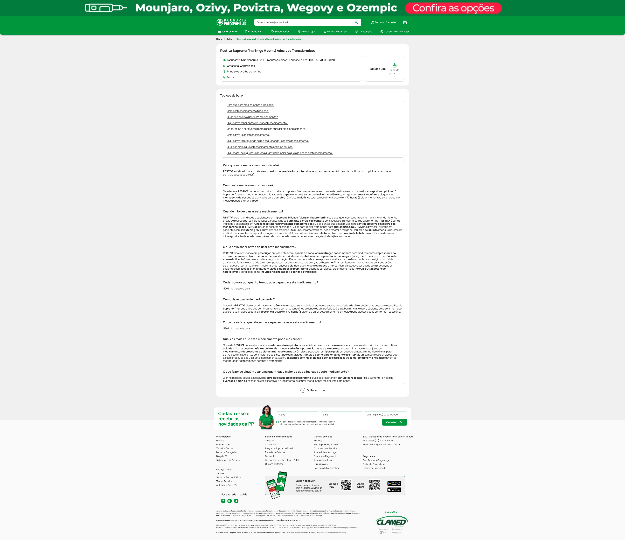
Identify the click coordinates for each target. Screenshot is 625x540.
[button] (384, 22)
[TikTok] (236, 501)
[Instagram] (229, 501)
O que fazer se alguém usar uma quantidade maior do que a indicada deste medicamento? (280, 153)
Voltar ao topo (316, 390)
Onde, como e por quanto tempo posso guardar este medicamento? (266, 129)
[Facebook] (223, 501)
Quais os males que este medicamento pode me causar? (260, 147)
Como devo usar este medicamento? (248, 135)
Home (219, 38)
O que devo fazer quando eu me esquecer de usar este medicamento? (268, 141)
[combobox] (307, 22)
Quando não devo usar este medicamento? (252, 117)
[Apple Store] (394, 489)
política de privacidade (325, 424)
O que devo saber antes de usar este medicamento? (257, 123)
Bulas (229, 38)
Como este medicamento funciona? (248, 111)
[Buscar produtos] (358, 22)
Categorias (230, 31)
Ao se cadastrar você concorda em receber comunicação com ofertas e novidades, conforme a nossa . (307, 423)
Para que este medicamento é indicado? (250, 105)
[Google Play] (394, 483)
